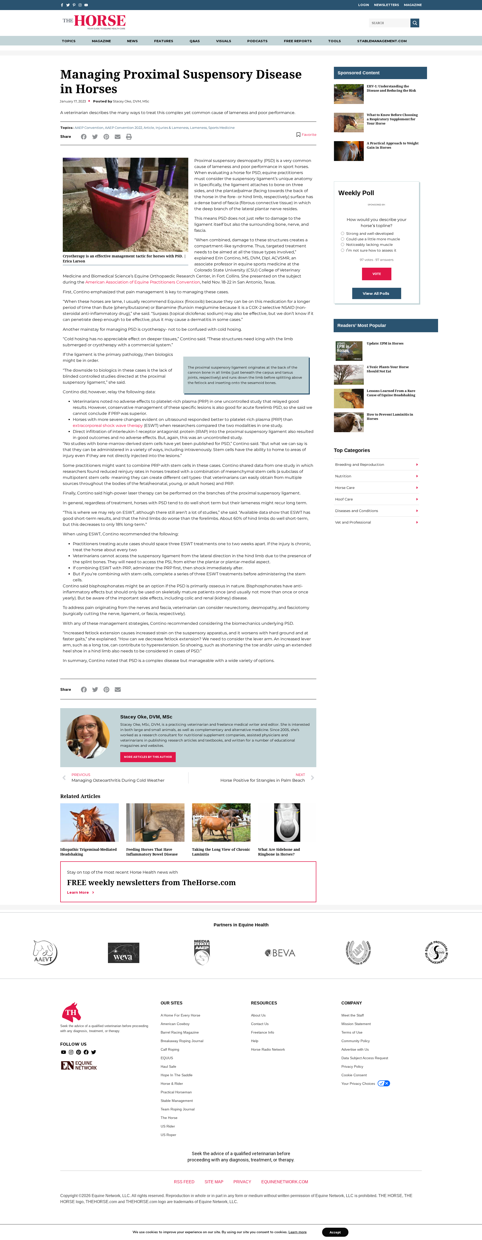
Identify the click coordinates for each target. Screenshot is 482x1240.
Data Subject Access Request (364, 1058)
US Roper (168, 1135)
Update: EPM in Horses (385, 343)
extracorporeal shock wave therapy (108, 425)
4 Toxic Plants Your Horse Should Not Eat (388, 369)
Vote (377, 273)
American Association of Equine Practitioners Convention (142, 282)
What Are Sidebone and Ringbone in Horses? (279, 852)
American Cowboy (175, 1024)
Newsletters (386, 5)
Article (149, 128)
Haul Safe (168, 1066)
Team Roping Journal (178, 1109)
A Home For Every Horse (180, 1015)
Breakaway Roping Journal (182, 1041)
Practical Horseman (176, 1092)
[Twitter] (68, 5)
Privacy (242, 1182)
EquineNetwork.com (284, 1182)
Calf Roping (170, 1049)
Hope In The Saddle (177, 1075)
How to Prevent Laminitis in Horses (390, 416)
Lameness (198, 128)
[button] (83, 136)
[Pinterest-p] (74, 5)
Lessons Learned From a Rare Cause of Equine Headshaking (391, 392)
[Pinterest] (78, 1052)
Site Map (214, 1182)
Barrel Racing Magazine (180, 1032)
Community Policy (355, 1041)
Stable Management (177, 1101)
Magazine (413, 5)
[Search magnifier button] (414, 23)
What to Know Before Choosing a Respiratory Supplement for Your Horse (392, 119)
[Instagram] (80, 5)
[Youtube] (63, 1052)
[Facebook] (86, 1052)
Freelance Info (262, 1032)
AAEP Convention (89, 128)
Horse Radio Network (268, 1049)
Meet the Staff (352, 1015)
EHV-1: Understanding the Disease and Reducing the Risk (391, 88)
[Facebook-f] (62, 5)
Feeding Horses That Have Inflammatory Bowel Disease (152, 852)
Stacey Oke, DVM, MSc (146, 716)
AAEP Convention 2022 (123, 128)
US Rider (168, 1126)
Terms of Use (352, 1032)
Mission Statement (356, 1024)
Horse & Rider (172, 1084)
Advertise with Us (355, 1049)
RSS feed (184, 1182)
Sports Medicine (221, 128)
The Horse (169, 1118)
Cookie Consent (354, 1075)
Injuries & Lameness (172, 128)
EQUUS (167, 1058)
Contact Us (260, 1024)
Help (254, 1041)
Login (363, 5)
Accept (335, 1232)
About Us (258, 1015)
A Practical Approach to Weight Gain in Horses (392, 145)
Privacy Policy (352, 1066)
